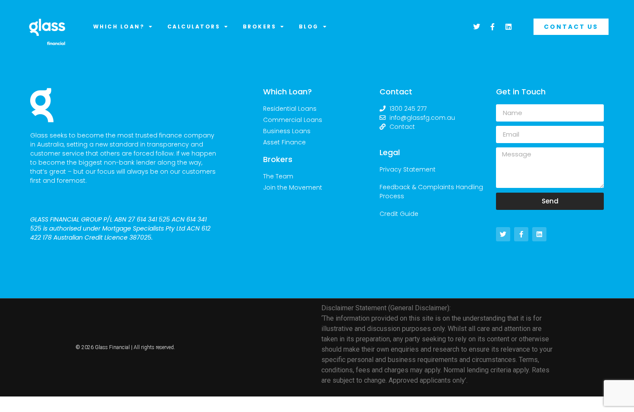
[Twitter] (476, 27)
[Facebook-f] (492, 27)
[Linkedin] (508, 27)
